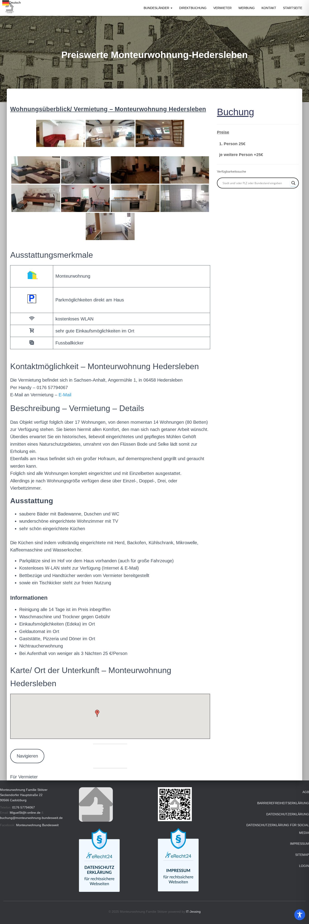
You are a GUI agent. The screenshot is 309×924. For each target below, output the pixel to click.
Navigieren (27, 755)
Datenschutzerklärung (287, 814)
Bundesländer (157, 8)
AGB (305, 792)
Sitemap (302, 855)
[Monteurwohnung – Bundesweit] (9, 8)
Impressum (299, 843)
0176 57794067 (23, 807)
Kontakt (268, 8)
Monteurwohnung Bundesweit (37, 825)
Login (304, 866)
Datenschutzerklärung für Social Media (277, 829)
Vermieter (222, 8)
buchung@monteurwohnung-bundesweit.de (31, 818)
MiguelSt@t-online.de (25, 812)
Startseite (292, 8)
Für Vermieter (24, 776)
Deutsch (15, 2)
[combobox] (11, 2)
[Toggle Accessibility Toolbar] (300, 915)
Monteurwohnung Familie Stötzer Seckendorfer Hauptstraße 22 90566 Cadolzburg (24, 795)
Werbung (246, 8)
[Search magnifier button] (293, 183)
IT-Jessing (193, 911)
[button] (171, 8)
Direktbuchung (193, 8)
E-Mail (65, 394)
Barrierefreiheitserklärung (283, 803)
